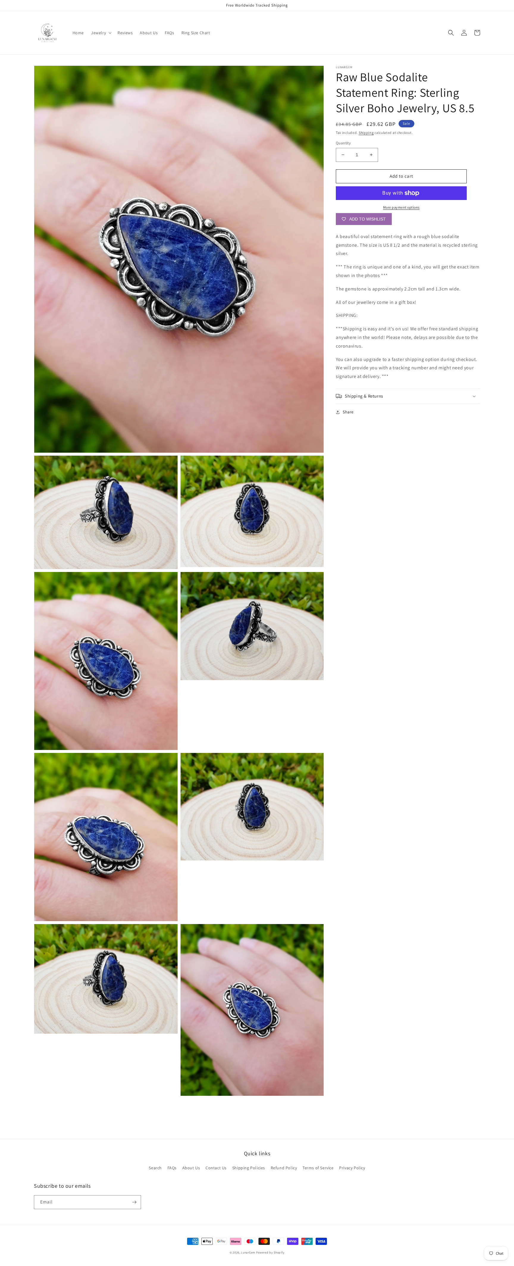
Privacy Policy (352, 1167)
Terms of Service (318, 1167)
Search (155, 1167)
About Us (191, 1167)
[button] (100, 32)
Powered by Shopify (270, 1252)
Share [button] (348, 412)
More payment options (401, 207)
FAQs (172, 1167)
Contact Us (216, 1167)
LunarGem (248, 1252)
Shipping (366, 132)
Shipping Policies (248, 1167)
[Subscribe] (134, 1202)
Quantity (343, 143)
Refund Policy (284, 1167)
